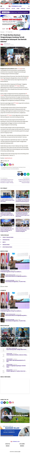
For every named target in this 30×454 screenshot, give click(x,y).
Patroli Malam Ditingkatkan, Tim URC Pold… (15, 281)
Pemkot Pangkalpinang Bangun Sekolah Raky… (16, 366)
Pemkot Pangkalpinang (8, 237)
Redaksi (7, 445)
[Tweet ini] (21, 174)
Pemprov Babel (9, 353)
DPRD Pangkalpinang (7, 247)
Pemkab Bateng (6, 239)
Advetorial (8, 348)
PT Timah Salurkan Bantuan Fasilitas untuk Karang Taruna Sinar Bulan (7, 200)
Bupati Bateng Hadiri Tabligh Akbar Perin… (16, 349)
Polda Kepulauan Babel (5, 270)
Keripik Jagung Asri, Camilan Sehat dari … (16, 371)
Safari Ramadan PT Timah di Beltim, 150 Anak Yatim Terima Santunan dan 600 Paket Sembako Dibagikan (22, 229)
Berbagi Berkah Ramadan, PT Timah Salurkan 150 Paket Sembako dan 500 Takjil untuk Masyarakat (22, 214)
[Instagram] (10, 165)
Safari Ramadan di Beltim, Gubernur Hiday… (17, 355)
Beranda (22, 445)
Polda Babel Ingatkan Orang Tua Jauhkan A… (11, 271)
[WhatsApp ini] (28, 174)
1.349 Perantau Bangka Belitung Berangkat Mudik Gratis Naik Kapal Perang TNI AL (7, 214)
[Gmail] (13, 165)
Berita (4, 242)
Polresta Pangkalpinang (10, 274)
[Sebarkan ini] (18, 174)
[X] (4, 165)
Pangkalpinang (6, 244)
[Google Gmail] (13, 402)
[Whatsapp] (7, 165)
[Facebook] (2, 165)
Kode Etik (7, 443)
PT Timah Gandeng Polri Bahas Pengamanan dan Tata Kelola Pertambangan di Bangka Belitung (7, 229)
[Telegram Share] (25, 174)
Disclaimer (22, 443)
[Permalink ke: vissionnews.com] (1, 44)
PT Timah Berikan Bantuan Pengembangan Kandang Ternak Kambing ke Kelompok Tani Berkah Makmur (13, 168)
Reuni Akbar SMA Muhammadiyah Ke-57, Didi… (16, 361)
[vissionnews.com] (15, 6)
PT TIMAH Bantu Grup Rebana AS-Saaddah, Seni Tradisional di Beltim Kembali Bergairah (22, 200)
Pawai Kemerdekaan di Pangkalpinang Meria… (16, 276)
